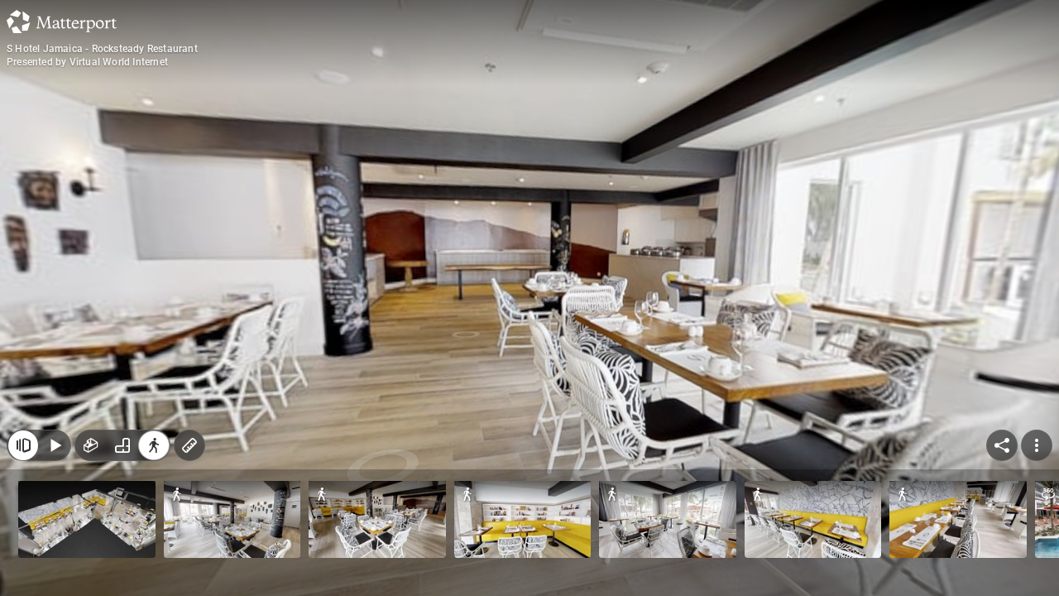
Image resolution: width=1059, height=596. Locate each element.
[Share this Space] (1002, 445)
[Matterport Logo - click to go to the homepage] (61, 21)
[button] (87, 519)
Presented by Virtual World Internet (87, 62)
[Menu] (1036, 445)
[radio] (91, 445)
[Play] (54, 445)
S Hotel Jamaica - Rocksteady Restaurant (102, 49)
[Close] (23, 445)
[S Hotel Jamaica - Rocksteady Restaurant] (529, 298)
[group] (122, 445)
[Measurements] (189, 445)
